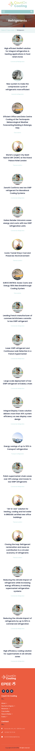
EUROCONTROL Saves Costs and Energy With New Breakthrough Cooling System (17, 286)
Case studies (11, 30)
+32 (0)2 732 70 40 (9, 732)
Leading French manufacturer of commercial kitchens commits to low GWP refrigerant (17, 318)
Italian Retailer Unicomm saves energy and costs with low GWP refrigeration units (17, 223)
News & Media (6, 714)
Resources (4, 708)
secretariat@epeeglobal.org (11, 737)
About (3, 703)
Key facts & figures (7, 706)
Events (3, 716)
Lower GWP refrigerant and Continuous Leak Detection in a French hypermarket (17, 351)
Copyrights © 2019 (10, 747)
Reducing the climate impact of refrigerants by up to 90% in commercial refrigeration (17, 621)
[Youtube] (11, 691)
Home (3, 30)
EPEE (17, 747)
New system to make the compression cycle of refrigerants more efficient (17, 87)
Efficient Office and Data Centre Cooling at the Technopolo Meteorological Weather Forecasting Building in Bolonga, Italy (17, 122)
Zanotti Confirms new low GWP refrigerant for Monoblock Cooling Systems (17, 190)
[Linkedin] (3, 691)
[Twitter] (7, 691)
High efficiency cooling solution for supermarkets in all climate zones (17, 654)
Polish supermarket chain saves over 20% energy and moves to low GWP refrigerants (17, 479)
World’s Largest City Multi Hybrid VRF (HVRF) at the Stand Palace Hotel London (17, 158)
